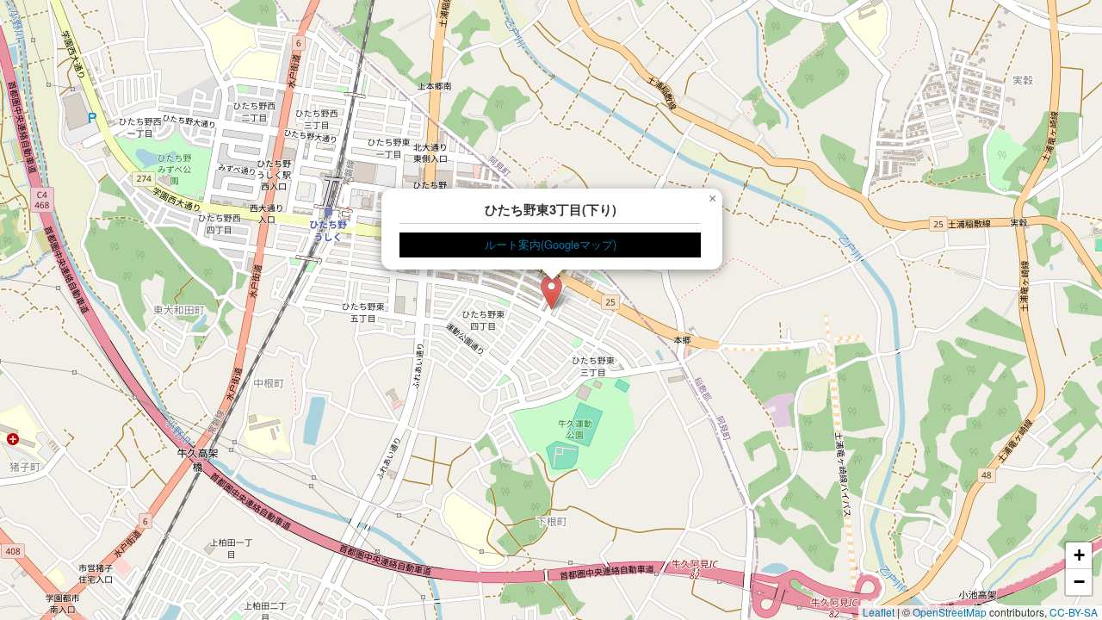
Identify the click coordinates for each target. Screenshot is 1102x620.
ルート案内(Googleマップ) (550, 244)
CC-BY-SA (1073, 611)
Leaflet (879, 611)
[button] (551, 292)
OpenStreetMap (950, 611)
